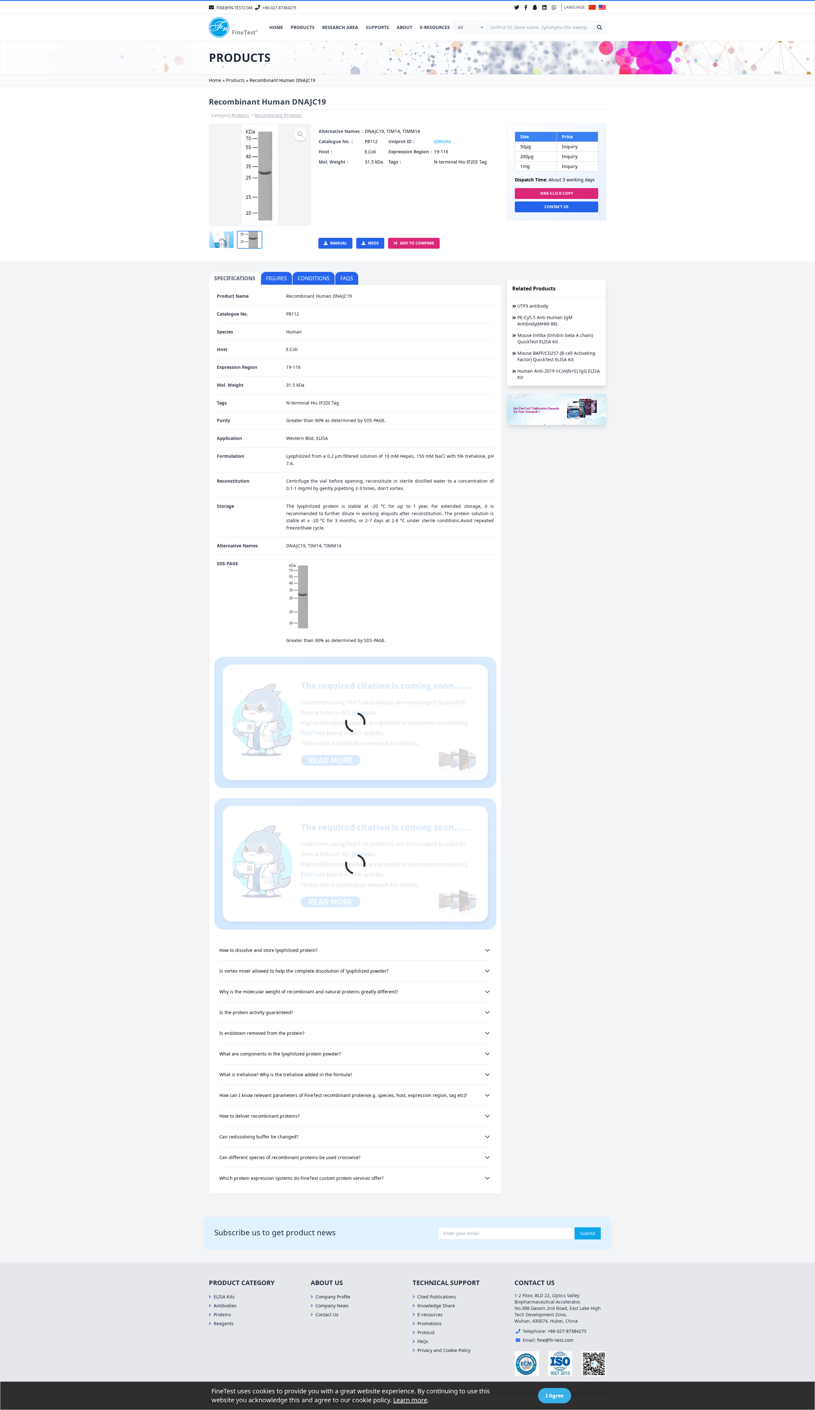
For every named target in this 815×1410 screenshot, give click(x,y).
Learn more (410, 1400)
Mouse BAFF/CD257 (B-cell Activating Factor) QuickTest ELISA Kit (556, 356)
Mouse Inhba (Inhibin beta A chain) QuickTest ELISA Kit (555, 338)
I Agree (554, 1395)
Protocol (426, 1332)
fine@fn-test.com (555, 1340)
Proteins (240, 115)
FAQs (422, 1341)
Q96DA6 (442, 141)
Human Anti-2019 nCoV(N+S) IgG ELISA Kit (558, 374)
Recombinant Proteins (277, 115)
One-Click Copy (556, 193)
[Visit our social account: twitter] (516, 7)
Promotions (429, 1323)
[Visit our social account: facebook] (526, 7)
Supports (377, 27)
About (404, 27)
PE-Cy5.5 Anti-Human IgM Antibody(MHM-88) (544, 320)
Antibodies (225, 1306)
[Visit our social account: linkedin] (544, 7)
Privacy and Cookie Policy (444, 1350)
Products (303, 27)
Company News (332, 1306)
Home (276, 27)
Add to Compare (417, 243)
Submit (587, 1233)
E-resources (435, 27)
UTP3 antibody (532, 306)
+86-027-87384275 (567, 1331)
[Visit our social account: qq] (535, 7)
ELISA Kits (224, 1297)
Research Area (340, 27)
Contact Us (556, 206)
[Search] (599, 27)
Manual (338, 243)
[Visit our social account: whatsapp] (554, 7)
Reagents (224, 1323)
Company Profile (332, 1297)
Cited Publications (436, 1297)
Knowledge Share (436, 1306)
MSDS (373, 243)
